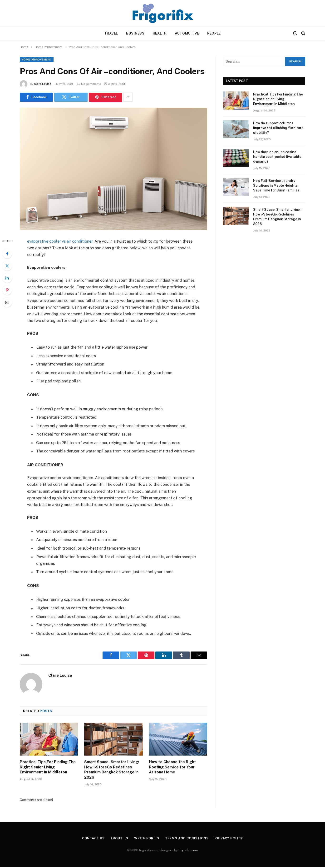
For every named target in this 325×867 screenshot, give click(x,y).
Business (135, 33)
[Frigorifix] (162, 13)
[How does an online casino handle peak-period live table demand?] (236, 158)
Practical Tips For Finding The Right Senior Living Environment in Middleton (48, 767)
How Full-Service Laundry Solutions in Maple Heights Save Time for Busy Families (276, 185)
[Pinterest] (7, 290)
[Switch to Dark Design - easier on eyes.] (295, 33)
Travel (111, 33)
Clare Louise (42, 83)
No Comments (91, 83)
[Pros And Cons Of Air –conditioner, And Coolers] (113, 169)
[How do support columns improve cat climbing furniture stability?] (236, 129)
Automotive (187, 33)
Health (160, 33)
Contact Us (93, 838)
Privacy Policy (229, 838)
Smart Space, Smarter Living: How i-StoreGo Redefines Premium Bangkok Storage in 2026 (111, 770)
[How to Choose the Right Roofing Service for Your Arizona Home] (178, 739)
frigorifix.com (188, 850)
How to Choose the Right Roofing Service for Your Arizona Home (172, 767)
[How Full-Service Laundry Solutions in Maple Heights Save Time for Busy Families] (236, 187)
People (214, 33)
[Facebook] (7, 253)
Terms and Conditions (187, 838)
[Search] (302, 33)
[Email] (7, 302)
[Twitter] (7, 266)
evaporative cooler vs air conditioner (60, 241)
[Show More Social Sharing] (128, 97)
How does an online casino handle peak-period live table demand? (277, 156)
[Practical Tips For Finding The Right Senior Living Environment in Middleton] (49, 739)
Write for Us (146, 838)
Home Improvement (37, 59)
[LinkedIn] (7, 278)
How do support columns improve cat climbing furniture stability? (278, 128)
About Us (119, 838)
